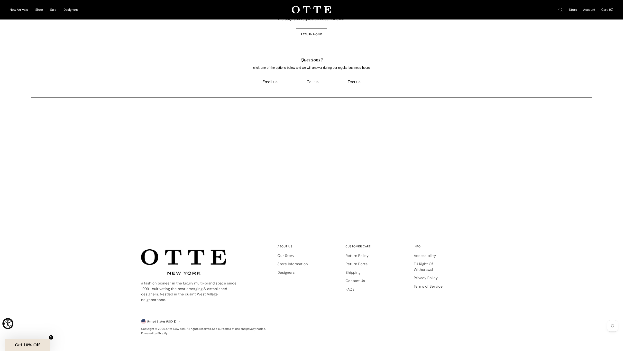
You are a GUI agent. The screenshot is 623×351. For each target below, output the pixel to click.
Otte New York (175, 329)
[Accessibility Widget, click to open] (7, 323)
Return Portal (357, 264)
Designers (71, 10)
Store (573, 10)
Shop (39, 10)
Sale (53, 10)
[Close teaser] (51, 337)
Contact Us (355, 280)
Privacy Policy (426, 277)
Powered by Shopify (154, 333)
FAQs (350, 289)
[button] (27, 345)
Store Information (292, 264)
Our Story (285, 255)
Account (589, 10)
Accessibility (425, 255)
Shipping (353, 272)
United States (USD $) (161, 321)
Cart (607, 10)
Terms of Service (428, 286)
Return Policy (357, 255)
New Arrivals (19, 10)
